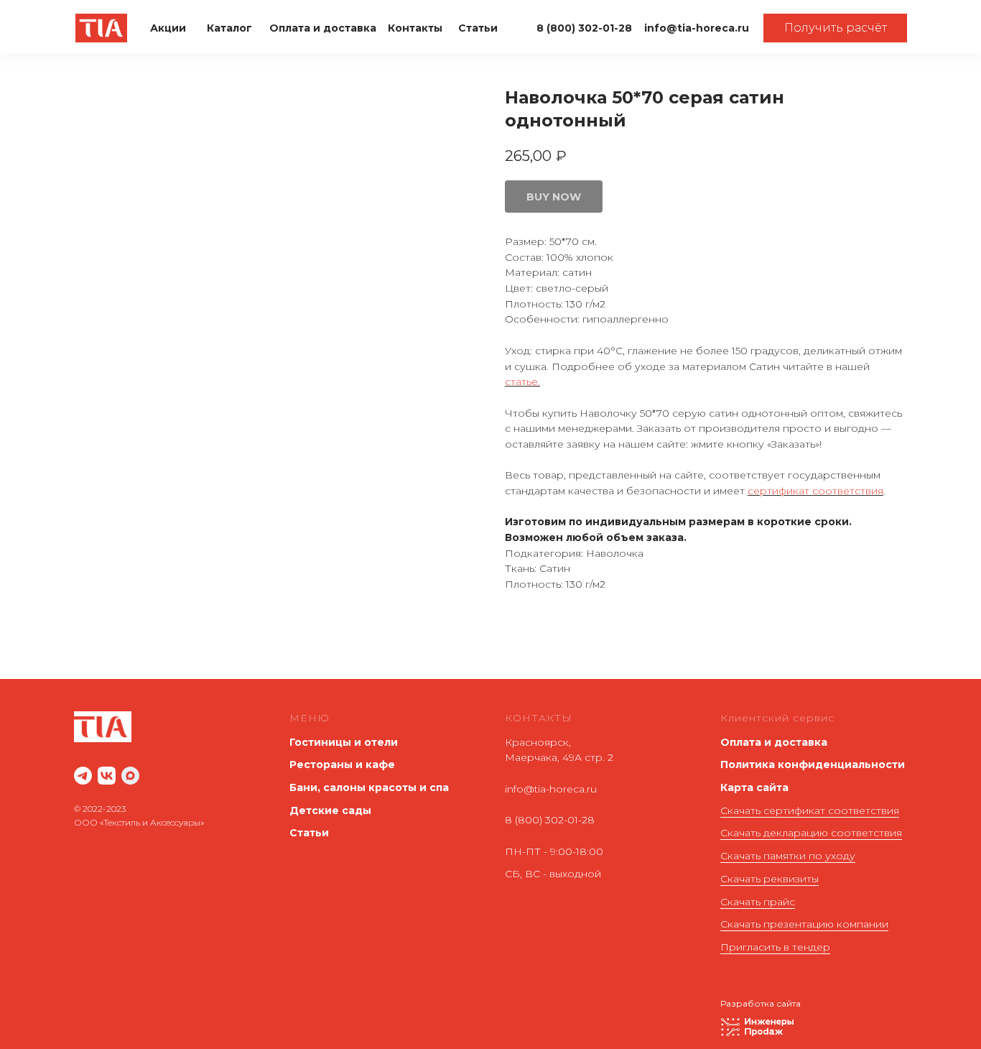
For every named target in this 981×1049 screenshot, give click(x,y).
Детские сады (330, 810)
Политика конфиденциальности (812, 764)
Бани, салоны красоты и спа (369, 787)
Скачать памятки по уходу (787, 855)
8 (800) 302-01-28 (550, 819)
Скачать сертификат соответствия (809, 810)
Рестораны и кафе (342, 764)
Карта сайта (754, 787)
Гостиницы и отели (343, 742)
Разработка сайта (760, 1003)
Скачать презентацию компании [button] (804, 924)
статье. (522, 381)
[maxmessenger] (130, 776)
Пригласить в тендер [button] (775, 947)
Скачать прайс (757, 901)
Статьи (309, 832)
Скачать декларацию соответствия (811, 832)
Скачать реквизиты (769, 878)
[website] (83, 776)
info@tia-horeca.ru (551, 788)
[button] (835, 28)
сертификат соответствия (815, 490)
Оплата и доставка (773, 742)
